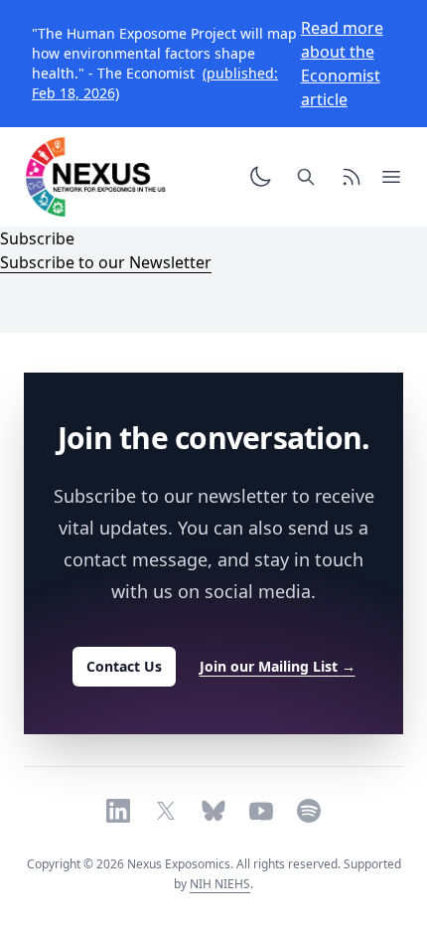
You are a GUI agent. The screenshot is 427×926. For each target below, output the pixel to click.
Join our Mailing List (278, 666)
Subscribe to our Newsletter (106, 262)
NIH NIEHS (220, 883)
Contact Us (124, 666)
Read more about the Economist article (342, 63)
